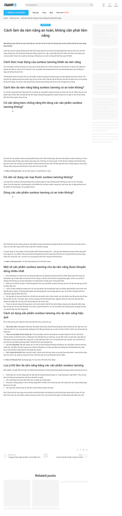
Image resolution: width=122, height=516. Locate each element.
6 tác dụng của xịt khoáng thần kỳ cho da (49, 508)
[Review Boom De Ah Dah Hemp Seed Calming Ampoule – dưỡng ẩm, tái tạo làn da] (17, 493)
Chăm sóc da (14, 18)
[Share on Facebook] (80, 450)
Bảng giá (36, 12)
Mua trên (62, 12)
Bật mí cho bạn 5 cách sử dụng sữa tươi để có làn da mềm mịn (87, 482)
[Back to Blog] (45, 455)
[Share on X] (77, 450)
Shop (44, 12)
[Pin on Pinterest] (83, 450)
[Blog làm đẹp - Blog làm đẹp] (10, 5)
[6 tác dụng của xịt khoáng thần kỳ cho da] (45, 493)
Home (6, 18)
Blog (51, 12)
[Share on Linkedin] (86, 450)
